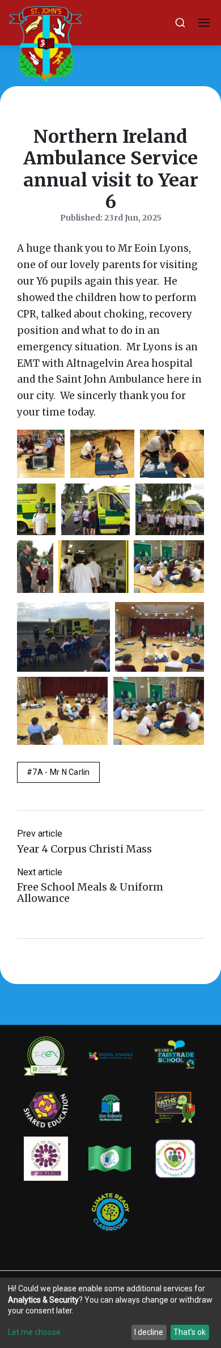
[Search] (180, 23)
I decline (148, 1332)
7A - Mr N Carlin (61, 772)
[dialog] (110, 1313)
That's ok (189, 1332)
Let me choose (34, 1332)
